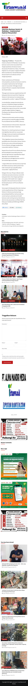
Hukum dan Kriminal (6, 613)
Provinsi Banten (12, 250)
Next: (13, 223)
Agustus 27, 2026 (10, 675)
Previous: (13, 216)
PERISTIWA (5, 560)
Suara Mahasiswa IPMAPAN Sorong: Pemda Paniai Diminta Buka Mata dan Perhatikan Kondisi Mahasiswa (13, 672)
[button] (2, 17)
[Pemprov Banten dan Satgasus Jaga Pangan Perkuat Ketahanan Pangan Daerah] (14, 268)
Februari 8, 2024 (10, 35)
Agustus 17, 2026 (10, 256)
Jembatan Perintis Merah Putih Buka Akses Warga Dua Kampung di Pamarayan (13, 591)
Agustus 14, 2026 (10, 307)
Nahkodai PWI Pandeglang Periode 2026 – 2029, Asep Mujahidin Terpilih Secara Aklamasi (14, 564)
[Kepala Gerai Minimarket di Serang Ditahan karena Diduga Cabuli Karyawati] (14, 606)
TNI (3, 586)
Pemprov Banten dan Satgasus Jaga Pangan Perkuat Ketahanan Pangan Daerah (12, 279)
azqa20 (4, 35)
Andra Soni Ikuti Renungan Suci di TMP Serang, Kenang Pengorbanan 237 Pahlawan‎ (13, 254)
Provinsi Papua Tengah (7, 667)
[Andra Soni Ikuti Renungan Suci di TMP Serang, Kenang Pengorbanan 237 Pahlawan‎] (14, 243)
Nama (3, 342)
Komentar (4, 324)
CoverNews (20, 682)
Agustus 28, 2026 (11, 567)
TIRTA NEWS (5, 567)
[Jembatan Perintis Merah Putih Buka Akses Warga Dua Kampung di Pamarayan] (14, 580)
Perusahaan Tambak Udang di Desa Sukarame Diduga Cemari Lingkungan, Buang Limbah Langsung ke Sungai (14, 644)
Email (16, 342)
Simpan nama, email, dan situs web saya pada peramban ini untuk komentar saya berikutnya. (13, 357)
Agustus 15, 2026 (10, 282)
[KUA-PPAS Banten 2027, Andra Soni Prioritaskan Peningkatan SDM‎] (14, 294)
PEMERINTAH (5, 27)
